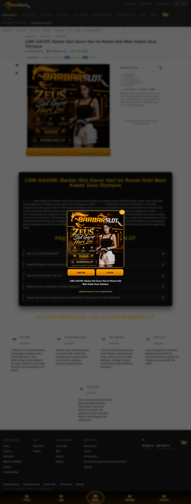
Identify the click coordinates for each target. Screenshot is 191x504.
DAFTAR (81, 272)
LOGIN (109, 272)
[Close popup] (122, 212)
